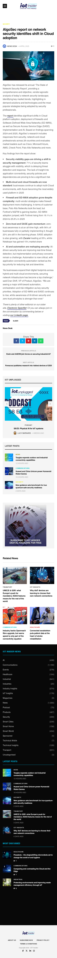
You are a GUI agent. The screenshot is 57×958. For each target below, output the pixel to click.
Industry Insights (10, 688)
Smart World (8, 731)
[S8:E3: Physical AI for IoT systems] (28, 404)
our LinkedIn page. (19, 315)
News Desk (12, 46)
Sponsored (7, 736)
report (10, 115)
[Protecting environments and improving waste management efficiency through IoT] (7, 882)
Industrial (7, 679)
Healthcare (35, 627)
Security (6, 24)
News (18, 454)
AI (4, 660)
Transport (7, 587)
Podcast (28, 425)
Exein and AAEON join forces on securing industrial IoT (28, 354)
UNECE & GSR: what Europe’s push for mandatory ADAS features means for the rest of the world (14, 596)
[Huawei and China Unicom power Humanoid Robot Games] (9, 471)
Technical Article (10, 740)
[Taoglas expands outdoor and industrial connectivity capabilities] (9, 457)
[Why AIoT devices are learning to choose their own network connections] (42, 575)
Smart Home (8, 726)
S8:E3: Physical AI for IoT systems (28, 428)
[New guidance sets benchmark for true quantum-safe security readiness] (9, 485)
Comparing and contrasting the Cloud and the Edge (32, 870)
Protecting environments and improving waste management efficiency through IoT (32, 883)
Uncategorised (9, 755)
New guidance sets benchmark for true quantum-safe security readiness (31, 486)
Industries (7, 684)
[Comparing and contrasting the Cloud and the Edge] (7, 869)
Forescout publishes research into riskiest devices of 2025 (28, 365)
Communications (22, 468)
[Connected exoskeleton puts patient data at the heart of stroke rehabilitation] (42, 615)
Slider (15, 321)
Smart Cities (8, 721)
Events (6, 670)
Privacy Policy (43, 940)
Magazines (7, 698)
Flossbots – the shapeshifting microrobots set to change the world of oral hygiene (33, 856)
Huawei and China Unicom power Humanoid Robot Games (33, 472)
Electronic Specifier (16, 307)
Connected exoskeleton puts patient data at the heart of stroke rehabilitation (40, 634)
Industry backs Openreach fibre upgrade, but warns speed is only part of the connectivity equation (14, 634)
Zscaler (27, 238)
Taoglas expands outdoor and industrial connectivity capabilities (32, 458)
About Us (12, 940)
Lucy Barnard (24, 433)
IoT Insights (35, 587)
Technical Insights (10, 745)
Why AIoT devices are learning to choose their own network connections (41, 593)
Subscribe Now (26, 940)
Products (7, 712)
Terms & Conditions (28, 944)
